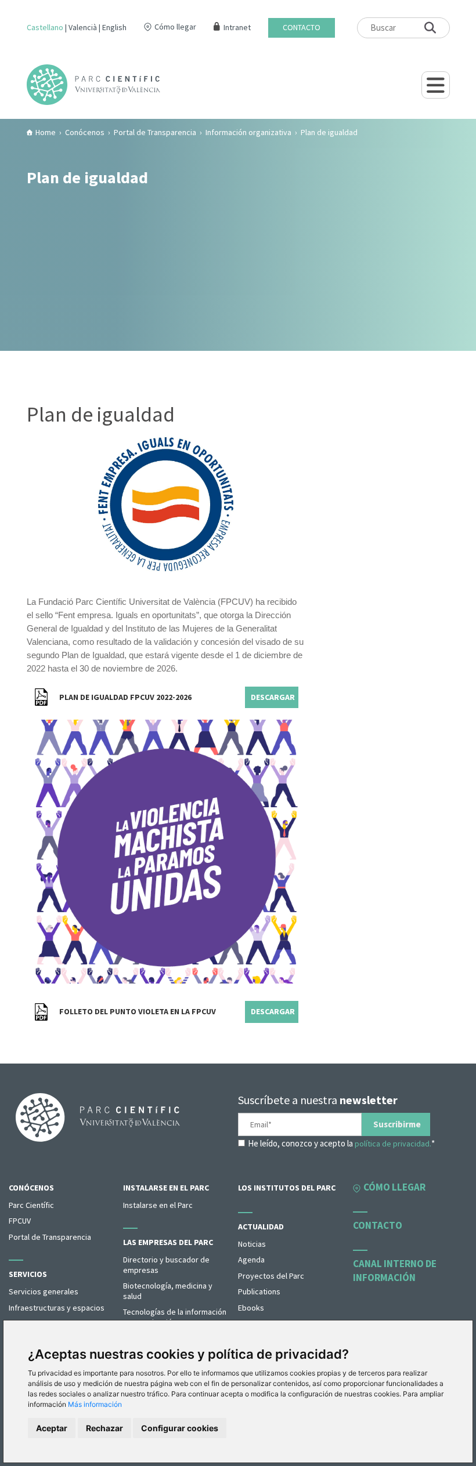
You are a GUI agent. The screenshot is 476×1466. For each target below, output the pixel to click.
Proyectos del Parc (271, 1276)
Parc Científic (31, 1205)
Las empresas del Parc (168, 1242)
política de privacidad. (393, 1143)
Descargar (273, 697)
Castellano (45, 27)
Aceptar (51, 1428)
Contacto (301, 27)
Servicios (28, 1274)
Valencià (82, 27)
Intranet (237, 27)
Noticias (252, 1244)
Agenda (251, 1259)
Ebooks (251, 1307)
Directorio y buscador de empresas (166, 1264)
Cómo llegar (175, 26)
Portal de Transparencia (50, 1237)
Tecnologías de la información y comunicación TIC (174, 1317)
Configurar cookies (179, 1428)
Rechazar (104, 1428)
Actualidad (261, 1226)
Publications (259, 1291)
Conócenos (31, 1187)
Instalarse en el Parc (166, 1187)
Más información (95, 1404)
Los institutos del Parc (287, 1187)
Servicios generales (43, 1291)
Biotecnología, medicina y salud (167, 1290)
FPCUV (20, 1220)
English (114, 27)
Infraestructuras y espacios (56, 1307)
